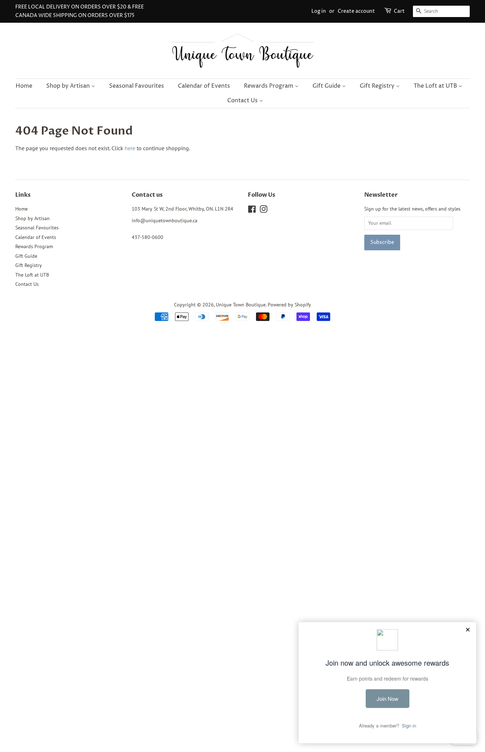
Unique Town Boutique (241, 304)
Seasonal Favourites (136, 86)
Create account (356, 11)
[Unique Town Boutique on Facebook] (252, 210)
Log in (318, 11)
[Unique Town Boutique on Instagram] (263, 210)
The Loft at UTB (436, 86)
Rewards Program (269, 86)
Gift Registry (378, 86)
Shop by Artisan (68, 86)
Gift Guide (327, 86)
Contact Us (243, 100)
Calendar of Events (204, 86)
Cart (399, 11)
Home (24, 86)
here (130, 148)
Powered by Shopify (289, 304)
